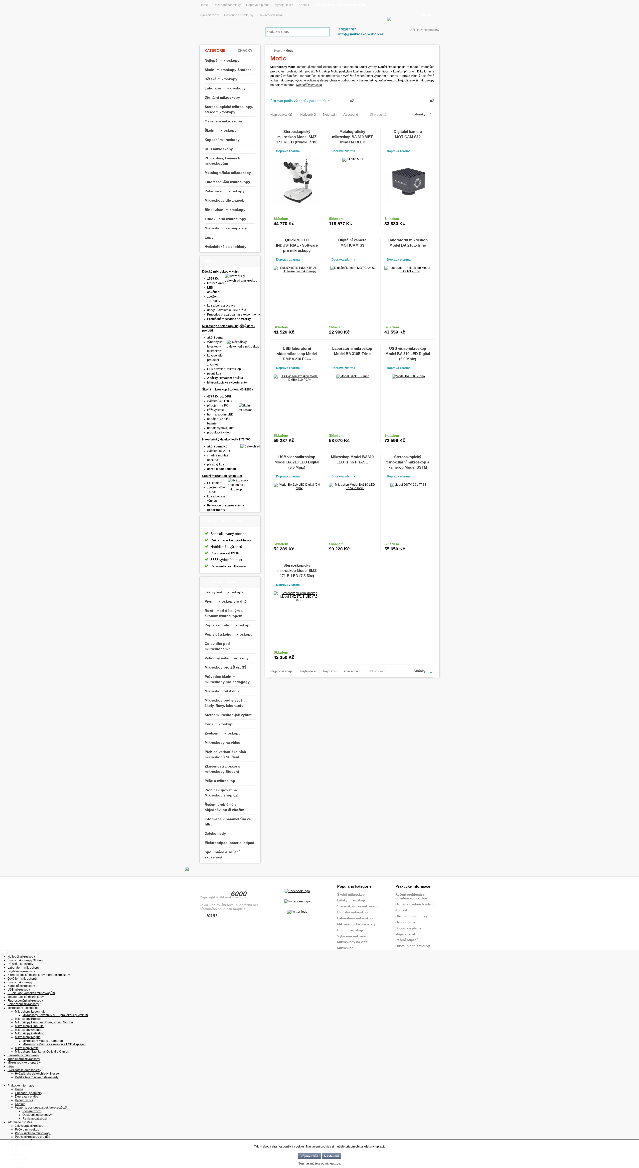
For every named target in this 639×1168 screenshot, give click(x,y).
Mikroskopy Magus (27, 1037)
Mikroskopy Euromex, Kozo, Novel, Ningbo (44, 1022)
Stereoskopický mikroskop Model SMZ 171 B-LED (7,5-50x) (297, 570)
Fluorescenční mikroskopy (227, 182)
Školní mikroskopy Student (228, 70)
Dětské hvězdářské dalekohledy (36, 1077)
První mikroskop (350, 930)
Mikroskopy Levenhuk (30, 1011)
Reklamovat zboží (271, 15)
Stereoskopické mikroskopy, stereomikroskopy (229, 109)
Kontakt (304, 5)
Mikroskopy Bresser (28, 1019)
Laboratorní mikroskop (355, 918)
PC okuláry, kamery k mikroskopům (222, 160)
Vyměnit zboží (209, 15)
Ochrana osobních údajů (414, 904)
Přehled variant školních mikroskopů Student (225, 754)
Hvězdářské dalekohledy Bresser (37, 1073)
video (227, 432)
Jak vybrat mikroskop (383, 80)
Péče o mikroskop (220, 781)
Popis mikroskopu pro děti (32, 1137)
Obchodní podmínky (227, 5)
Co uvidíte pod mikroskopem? (217, 646)
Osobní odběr (406, 922)
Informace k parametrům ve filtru (228, 821)
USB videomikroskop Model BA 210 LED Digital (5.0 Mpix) (297, 462)
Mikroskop (323, 71)
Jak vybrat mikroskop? (224, 592)
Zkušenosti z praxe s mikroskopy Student (222, 769)
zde (337, 1163)
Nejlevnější (308, 114)
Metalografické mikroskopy (228, 173)
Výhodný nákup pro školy (227, 658)
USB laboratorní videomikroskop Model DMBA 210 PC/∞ (297, 353)
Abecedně (350, 114)
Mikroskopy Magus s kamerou (42, 1041)
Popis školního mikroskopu (228, 625)
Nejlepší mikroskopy (222, 60)
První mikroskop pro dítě (226, 601)
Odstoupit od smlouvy (239, 15)
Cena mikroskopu (220, 724)
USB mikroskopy (219, 149)
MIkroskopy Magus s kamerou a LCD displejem (54, 1044)
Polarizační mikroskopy (224, 191)
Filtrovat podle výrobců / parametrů (298, 101)
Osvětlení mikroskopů (223, 121)
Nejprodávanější (282, 114)
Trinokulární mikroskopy (225, 219)
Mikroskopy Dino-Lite (29, 1026)
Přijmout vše (310, 1156)
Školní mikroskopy (220, 130)
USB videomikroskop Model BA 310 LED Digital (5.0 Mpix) (407, 353)
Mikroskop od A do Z (222, 691)
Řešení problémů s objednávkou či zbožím (224, 807)
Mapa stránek (405, 934)
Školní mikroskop (351, 894)
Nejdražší (330, 114)
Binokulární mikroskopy (225, 210)
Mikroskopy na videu (222, 743)
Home (204, 5)
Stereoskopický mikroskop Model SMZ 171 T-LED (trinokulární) (297, 136)
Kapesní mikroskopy (222, 140)
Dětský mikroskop (351, 900)
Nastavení (331, 1156)
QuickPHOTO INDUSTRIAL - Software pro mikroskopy (297, 245)
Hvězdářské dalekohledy (225, 247)
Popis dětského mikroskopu (229, 634)
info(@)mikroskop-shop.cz (361, 34)
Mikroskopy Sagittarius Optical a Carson (42, 1051)
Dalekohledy (215, 833)
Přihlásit (427, 15)
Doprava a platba (258, 5)
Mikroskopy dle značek (224, 200)
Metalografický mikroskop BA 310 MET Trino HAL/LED (352, 136)
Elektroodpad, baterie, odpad (229, 843)
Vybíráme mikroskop (353, 936)
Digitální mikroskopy (222, 97)
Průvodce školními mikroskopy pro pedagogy (227, 679)
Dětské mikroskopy (221, 79)
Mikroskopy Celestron (29, 1033)
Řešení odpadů (407, 940)
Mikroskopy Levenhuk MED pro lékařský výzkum (55, 1015)
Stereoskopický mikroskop (357, 906)
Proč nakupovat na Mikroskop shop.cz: (221, 792)
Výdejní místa (284, 5)
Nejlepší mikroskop (309, 85)
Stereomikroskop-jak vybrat (228, 715)
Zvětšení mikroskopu (223, 733)
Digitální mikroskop (352, 912)
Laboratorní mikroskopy (225, 88)
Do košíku (309, 221)
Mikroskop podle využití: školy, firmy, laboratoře (226, 703)
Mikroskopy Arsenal (28, 1030)
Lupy (209, 237)
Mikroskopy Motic (26, 1048)
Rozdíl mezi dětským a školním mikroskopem (224, 613)
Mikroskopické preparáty (226, 228)
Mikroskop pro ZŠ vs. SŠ (225, 667)
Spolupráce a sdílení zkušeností (222, 854)
